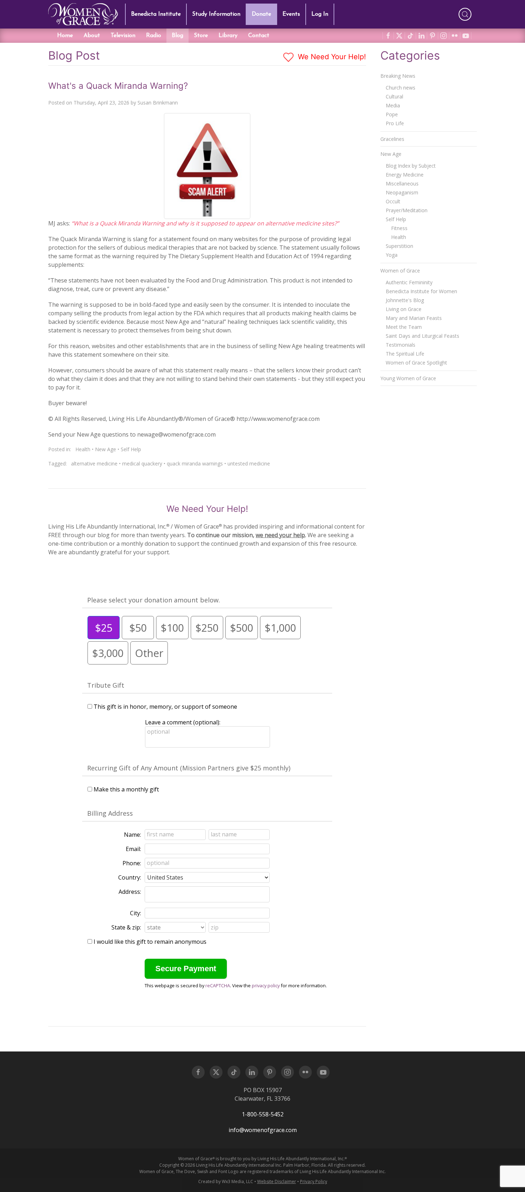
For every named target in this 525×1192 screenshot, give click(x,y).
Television (123, 36)
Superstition (399, 246)
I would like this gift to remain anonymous (150, 942)
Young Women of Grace (408, 378)
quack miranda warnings (195, 463)
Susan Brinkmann (158, 102)
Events (291, 14)
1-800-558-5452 (263, 1114)
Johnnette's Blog (405, 300)
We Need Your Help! (331, 56)
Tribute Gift (105, 685)
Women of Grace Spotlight (416, 362)
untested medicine (249, 463)
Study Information (216, 14)
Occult (393, 201)
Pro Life (395, 123)
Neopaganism (402, 192)
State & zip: (126, 927)
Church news (400, 87)
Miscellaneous (402, 183)
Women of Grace (400, 270)
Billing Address (110, 813)
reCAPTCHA (217, 985)
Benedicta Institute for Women (421, 291)
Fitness (399, 228)
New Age (105, 449)
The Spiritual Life (405, 353)
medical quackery (142, 463)
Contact (258, 36)
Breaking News (397, 75)
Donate (261, 14)
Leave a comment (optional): (182, 722)
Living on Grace (403, 309)
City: (135, 913)
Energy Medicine (405, 174)
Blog (177, 36)
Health (82, 449)
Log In (319, 14)
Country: (129, 877)
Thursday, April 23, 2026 (101, 102)
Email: (133, 849)
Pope (392, 114)
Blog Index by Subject (411, 165)
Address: (130, 892)
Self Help (131, 449)
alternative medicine (94, 463)
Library (228, 36)
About (92, 36)
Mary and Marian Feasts (414, 318)
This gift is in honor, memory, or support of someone (165, 706)
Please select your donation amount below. (153, 600)
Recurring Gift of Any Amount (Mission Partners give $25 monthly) (188, 768)
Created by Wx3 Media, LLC (225, 1181)
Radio (153, 36)
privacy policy (266, 985)
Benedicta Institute (156, 14)
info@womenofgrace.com (263, 1130)
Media (393, 105)
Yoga (392, 254)
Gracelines (392, 139)
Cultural (394, 96)
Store (201, 36)
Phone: (131, 863)
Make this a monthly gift (126, 789)
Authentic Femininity (409, 282)
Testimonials (400, 344)
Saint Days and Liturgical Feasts (422, 335)
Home (65, 36)
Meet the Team (404, 327)
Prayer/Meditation (407, 210)
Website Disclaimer (276, 1181)
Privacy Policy (313, 1181)
